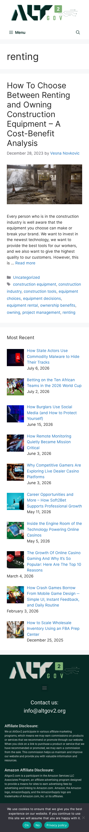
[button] (44, 688)
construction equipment (34, 284)
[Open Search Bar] (77, 32)
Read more (25, 263)
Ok (27, 825)
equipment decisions (42, 298)
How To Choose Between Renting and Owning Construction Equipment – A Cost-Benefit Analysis (38, 114)
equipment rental (22, 305)
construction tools (40, 291)
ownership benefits (57, 305)
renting (69, 312)
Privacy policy (57, 825)
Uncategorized (26, 277)
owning (13, 312)
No (38, 825)
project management (41, 312)
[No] (83, 817)
